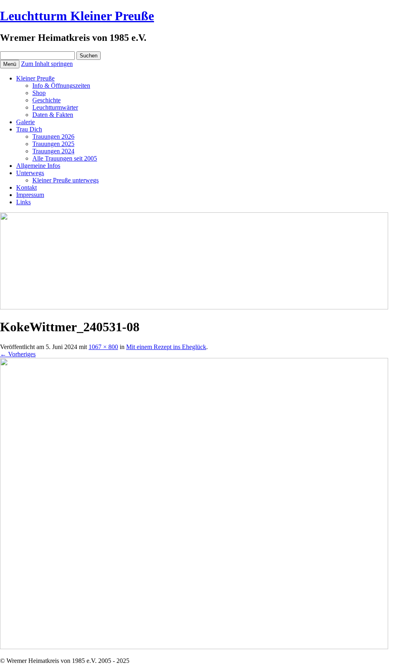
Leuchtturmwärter (55, 107)
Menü (9, 64)
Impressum (30, 194)
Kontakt (26, 187)
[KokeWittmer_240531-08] (194, 646)
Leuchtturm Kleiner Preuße (77, 15)
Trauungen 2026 (53, 136)
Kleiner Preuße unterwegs (65, 180)
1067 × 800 (103, 346)
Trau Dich (29, 129)
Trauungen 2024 (53, 151)
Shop (39, 92)
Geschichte (46, 100)
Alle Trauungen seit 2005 (64, 158)
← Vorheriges (18, 354)
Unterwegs (30, 172)
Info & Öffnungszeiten (61, 85)
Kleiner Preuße (35, 78)
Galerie (25, 122)
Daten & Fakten (52, 114)
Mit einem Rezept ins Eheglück (166, 346)
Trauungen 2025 (53, 143)
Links (23, 202)
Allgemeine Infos (38, 165)
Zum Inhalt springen (47, 63)
